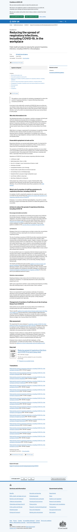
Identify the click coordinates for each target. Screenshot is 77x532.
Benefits (12, 493)
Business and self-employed (16, 498)
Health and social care (18, 24)
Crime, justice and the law (16, 507)
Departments (52, 493)
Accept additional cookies (16, 16)
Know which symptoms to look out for (19, 77)
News (50, 496)
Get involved (52, 512)
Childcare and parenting (16, 501)
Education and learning (35, 493)
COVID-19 (26, 24)
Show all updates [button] (25, 451)
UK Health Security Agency (22, 54)
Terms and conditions (46, 520)
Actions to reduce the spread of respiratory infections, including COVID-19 (26, 81)
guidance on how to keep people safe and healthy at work (31, 343)
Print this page (15, 93)
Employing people (33, 496)
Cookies (20, 520)
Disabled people (14, 509)
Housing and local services (36, 501)
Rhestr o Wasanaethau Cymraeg (17, 522)
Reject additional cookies (31, 16)
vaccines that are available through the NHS (33, 224)
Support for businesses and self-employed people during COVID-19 (43, 24)
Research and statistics (55, 501)
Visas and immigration (34, 509)
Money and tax (33, 504)
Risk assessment (14, 85)
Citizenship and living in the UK (17, 504)
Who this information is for (16, 75)
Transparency (52, 507)
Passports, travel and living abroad (38, 507)
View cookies (42, 16)
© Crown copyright (62, 528)
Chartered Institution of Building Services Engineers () (24, 270)
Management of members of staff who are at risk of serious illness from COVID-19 (27, 83)
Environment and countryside (36, 498)
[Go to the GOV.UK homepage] (14, 21)
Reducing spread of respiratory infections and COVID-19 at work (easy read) (32, 351)
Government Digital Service (33, 522)
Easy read (13, 86)
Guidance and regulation (55, 498)
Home (11, 24)
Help (11, 520)
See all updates (26, 58)
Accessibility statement (29, 520)
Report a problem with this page (58, 478)
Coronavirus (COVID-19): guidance (56, 72)
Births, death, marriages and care (18, 496)
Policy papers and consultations (57, 504)
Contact (38, 520)
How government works (55, 509)
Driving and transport (15, 512)
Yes (25, 478)
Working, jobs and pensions (36, 512)
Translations (13, 88)
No (32, 478)
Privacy (15, 520)
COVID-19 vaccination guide (16, 221)
